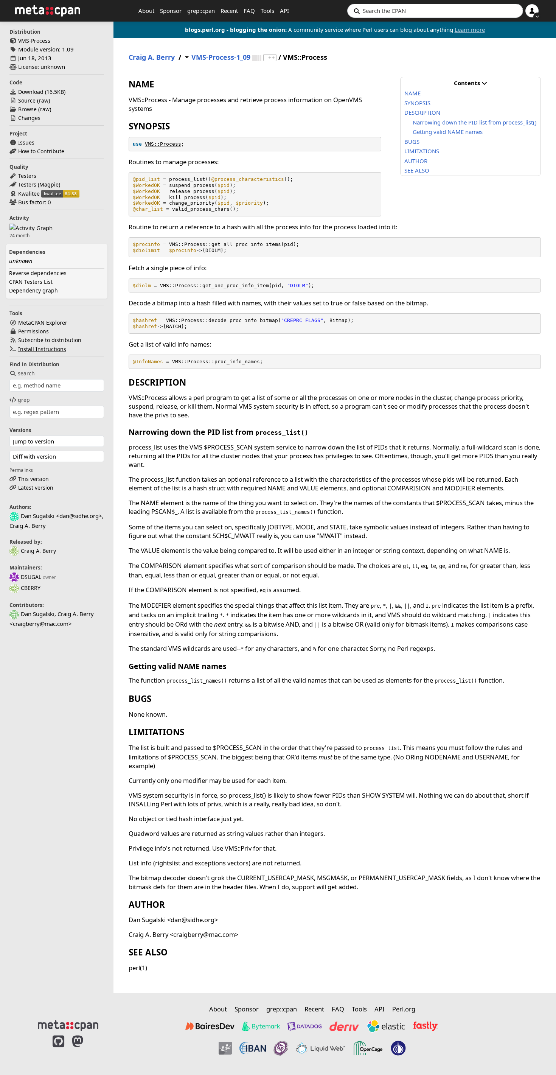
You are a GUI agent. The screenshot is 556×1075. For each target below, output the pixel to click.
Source (27, 100)
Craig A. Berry (38, 550)
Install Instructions (42, 349)
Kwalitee (29, 193)
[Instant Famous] (281, 1048)
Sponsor (171, 10)
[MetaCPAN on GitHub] (58, 1049)
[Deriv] (344, 1026)
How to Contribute (41, 151)
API (284, 10)
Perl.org (403, 1009)
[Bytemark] (261, 1026)
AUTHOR (415, 161)
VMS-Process (34, 40)
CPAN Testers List (31, 281)
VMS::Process (163, 144)
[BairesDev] (210, 1026)
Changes (29, 117)
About (146, 10)
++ (271, 57)
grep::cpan (201, 10)
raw (43, 100)
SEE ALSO (416, 170)
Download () (41, 91)
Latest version (35, 487)
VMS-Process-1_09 (220, 57)
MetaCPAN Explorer (42, 322)
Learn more (470, 29)
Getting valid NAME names (448, 131)
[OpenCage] (368, 1048)
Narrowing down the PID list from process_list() (475, 122)
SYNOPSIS (417, 103)
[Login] (532, 10)
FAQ (249, 10)
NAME (412, 93)
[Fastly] (425, 1026)
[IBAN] (252, 1048)
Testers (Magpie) (39, 184)
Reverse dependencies (38, 273)
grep (24, 399)
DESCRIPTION (422, 112)
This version (33, 478)
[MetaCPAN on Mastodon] (85, 1049)
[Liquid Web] (320, 1048)
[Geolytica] (225, 1048)
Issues (26, 142)
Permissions (33, 331)
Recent (229, 10)
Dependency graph (33, 290)
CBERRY (30, 587)
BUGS (411, 141)
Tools (267, 10)
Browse (27, 109)
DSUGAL (31, 576)
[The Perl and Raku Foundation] (398, 1048)
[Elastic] (386, 1026)
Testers (27, 175)
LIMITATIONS (421, 151)
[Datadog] (304, 1026)
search (26, 373)
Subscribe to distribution (49, 340)
